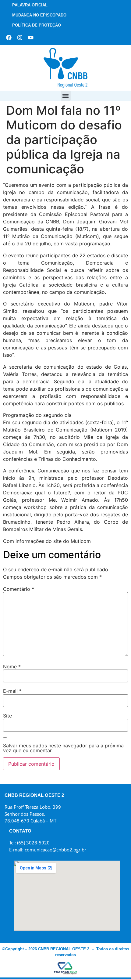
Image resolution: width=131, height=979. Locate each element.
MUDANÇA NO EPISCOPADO (39, 15)
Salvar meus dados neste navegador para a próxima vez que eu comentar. (63, 748)
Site (7, 715)
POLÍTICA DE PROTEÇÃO (36, 25)
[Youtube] (30, 37)
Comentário (18, 589)
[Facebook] (8, 37)
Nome (12, 666)
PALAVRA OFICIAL (30, 5)
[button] (66, 96)
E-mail (12, 690)
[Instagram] (19, 37)
